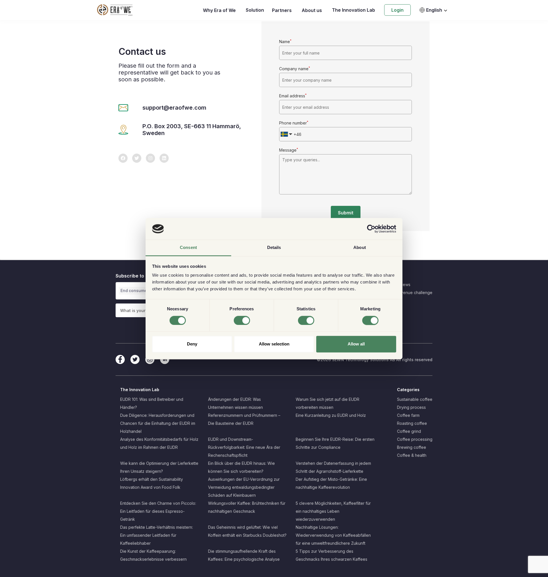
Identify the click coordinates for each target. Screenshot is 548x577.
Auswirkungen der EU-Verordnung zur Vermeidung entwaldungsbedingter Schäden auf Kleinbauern (244, 487)
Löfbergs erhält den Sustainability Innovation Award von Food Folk (151, 483)
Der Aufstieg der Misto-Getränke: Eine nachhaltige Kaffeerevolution (331, 483)
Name (285, 41)
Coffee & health (411, 455)
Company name (294, 68)
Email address (293, 95)
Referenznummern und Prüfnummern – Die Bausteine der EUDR (244, 419)
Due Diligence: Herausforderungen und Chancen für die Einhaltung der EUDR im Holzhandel (157, 423)
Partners (282, 10)
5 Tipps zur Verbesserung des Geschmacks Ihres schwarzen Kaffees (331, 555)
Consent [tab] (188, 247)
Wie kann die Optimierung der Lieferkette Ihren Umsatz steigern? (159, 467)
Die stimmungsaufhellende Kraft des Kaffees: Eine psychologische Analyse (244, 555)
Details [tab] (274, 247)
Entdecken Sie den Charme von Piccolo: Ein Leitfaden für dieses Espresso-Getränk (158, 511)
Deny (192, 344)
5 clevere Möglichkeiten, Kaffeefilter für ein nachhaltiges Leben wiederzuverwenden (333, 511)
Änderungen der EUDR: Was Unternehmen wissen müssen (235, 403)
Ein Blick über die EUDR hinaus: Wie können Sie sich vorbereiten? (241, 467)
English (434, 10)
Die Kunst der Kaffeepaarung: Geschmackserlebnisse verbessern (153, 555)
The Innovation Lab (353, 10)
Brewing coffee (411, 447)
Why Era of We (219, 10)
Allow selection (274, 344)
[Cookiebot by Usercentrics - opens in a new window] (371, 228)
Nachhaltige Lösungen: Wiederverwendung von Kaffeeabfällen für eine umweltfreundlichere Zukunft (333, 535)
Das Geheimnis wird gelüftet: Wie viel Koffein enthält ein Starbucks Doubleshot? (247, 531)
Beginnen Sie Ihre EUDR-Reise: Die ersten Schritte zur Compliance (335, 443)
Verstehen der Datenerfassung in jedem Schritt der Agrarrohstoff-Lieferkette (333, 467)
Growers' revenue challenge (405, 292)
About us (312, 10)
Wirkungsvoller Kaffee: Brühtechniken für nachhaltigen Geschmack (246, 507)
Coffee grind (409, 431)
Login (397, 10)
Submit (345, 213)
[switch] (242, 320)
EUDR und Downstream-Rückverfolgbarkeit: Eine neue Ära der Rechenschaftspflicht (244, 447)
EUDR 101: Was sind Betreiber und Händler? (151, 403)
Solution (255, 10)
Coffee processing (414, 439)
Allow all (356, 344)
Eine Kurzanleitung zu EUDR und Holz (331, 415)
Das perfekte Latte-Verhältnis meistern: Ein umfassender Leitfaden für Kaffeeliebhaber (156, 535)
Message (288, 150)
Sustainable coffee (414, 399)
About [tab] (359, 247)
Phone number (293, 122)
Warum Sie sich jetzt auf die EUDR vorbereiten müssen (327, 403)
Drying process (411, 407)
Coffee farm (408, 415)
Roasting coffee (412, 423)
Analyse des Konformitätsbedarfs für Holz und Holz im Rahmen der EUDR (159, 443)
